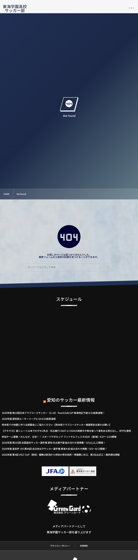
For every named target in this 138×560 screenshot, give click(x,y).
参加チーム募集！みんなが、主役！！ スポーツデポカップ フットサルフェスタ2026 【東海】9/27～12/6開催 (59, 436)
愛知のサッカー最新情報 (71, 400)
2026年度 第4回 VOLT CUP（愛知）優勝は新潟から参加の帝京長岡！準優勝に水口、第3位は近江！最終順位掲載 (61, 454)
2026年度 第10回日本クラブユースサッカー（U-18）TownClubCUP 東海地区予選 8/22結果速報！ (53, 413)
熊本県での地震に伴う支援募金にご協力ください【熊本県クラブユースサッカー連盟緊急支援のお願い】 (56, 424)
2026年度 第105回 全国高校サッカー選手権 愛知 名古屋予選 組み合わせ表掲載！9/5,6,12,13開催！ (53, 442)
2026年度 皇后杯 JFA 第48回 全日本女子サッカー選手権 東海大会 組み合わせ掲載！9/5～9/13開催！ (54, 448)
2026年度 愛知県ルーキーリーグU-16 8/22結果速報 (29, 418)
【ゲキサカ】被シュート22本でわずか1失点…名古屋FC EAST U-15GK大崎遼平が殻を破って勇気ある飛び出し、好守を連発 (66, 430)
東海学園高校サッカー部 (15, 8)
